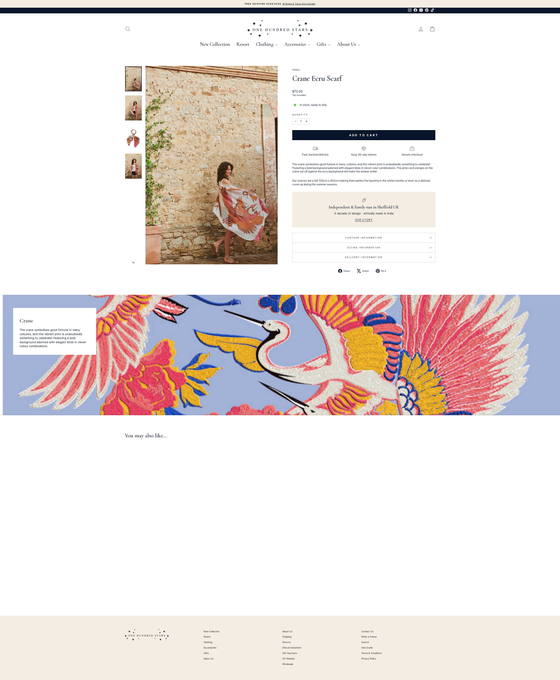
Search (365, 642)
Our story (364, 219)
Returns (286, 642)
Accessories (295, 44)
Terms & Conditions (371, 653)
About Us (347, 44)
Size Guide (367, 647)
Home (295, 69)
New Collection (215, 44)
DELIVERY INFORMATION (364, 257)
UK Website (288, 658)
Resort (242, 44)
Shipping (286, 636)
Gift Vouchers (289, 653)
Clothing (265, 44)
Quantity (300, 114)
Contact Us (367, 631)
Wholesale (287, 664)
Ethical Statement (291, 647)
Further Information (363, 238)
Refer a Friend (368, 636)
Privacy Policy (368, 658)
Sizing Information (364, 247)
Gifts (322, 44)
